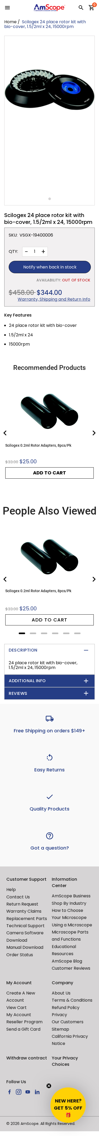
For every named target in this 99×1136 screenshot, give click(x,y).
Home (10, 22)
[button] (68, 1105)
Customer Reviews (71, 968)
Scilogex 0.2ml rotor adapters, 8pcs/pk (38, 445)
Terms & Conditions (72, 1000)
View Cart (16, 1008)
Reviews (18, 693)
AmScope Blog (67, 961)
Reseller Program (24, 1022)
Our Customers (67, 1022)
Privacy (59, 1015)
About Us (61, 993)
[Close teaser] (48, 1085)
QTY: (13, 251)
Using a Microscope (72, 925)
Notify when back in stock (50, 267)
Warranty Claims (23, 911)
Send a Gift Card (23, 1029)
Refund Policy (65, 1008)
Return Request (22, 904)
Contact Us (18, 897)
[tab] (22, 633)
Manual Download (24, 947)
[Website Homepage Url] (49, 7)
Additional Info (27, 681)
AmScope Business (71, 896)
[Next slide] (93, 433)
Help (11, 890)
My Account (18, 1015)
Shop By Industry (69, 903)
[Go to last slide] (5, 433)
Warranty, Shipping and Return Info (54, 299)
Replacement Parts (26, 919)
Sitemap (60, 1029)
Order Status (19, 955)
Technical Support (25, 926)
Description (23, 650)
